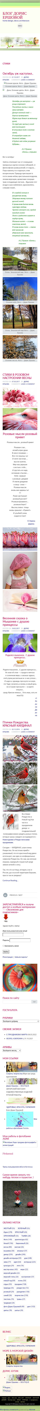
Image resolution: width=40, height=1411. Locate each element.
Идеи (8, 1232)
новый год (9, 1280)
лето (20, 1265)
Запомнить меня (11, 946)
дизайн (20, 1254)
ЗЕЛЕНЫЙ (24, 1228)
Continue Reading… (10, 880)
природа (9, 1288)
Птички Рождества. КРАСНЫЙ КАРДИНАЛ (17, 723)
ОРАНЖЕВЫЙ (11, 1236)
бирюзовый (22, 1243)
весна (8, 1247)
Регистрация (8, 957)
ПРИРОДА (25, 1400)
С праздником (33, 1400)
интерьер (30, 1262)
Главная (4, 1398)
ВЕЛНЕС (23, 1402)
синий (8, 1295)
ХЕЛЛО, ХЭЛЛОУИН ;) (15, 1038)
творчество (21, 1295)
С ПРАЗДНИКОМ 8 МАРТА (17, 1034)
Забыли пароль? (21, 957)
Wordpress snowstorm (9, 1409)
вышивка (9, 1251)
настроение (27, 1277)
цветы (8, 1310)
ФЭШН (19, 1400)
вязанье (22, 1251)
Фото (8, 1239)
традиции (9, 1303)
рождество (23, 1288)
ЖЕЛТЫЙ (9, 1228)
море (24, 1269)
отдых (8, 1284)
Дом (9, 1398)
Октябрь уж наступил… (18, 73)
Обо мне (14, 1398)
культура (9, 1265)
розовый (9, 1291)
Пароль (6, 940)
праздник (20, 1284)
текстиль (9, 1299)
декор (8, 1254)
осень (22, 1280)
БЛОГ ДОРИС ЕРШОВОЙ (15, 15)
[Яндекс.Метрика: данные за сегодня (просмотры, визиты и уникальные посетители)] (7, 1387)
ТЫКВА (26, 1236)
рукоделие (23, 1291)
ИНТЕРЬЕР (28, 1398)
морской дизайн (12, 1273)
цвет (31, 1306)
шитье (19, 1310)
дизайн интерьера (12, 1258)
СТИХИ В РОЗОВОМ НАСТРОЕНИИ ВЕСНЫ (17, 376)
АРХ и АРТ (21, 1398)
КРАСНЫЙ (21, 1232)
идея (17, 1262)
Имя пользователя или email (15, 931)
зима (7, 1262)
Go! (34, 1002)
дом (28, 1258)
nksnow (32, 1409)
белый (8, 1243)
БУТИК (17, 1402)
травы (21, 1299)
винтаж (19, 1247)
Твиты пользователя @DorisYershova (18, 1167)
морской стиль (11, 1277)
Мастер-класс (11, 1400)
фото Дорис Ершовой (14, 1306)
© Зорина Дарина (36, 707)
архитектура (21, 1239)
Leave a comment (28, 80)
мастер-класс (11, 1269)
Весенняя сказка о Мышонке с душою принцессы (16, 621)
